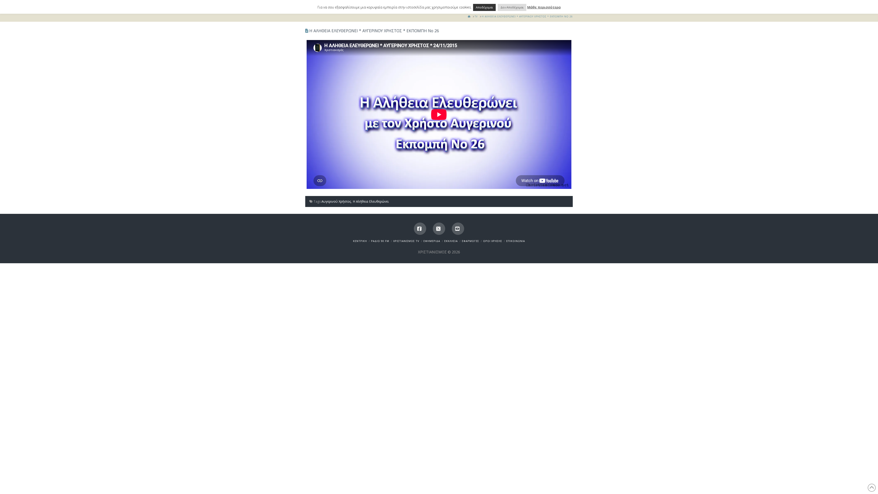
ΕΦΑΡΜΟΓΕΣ (470, 241)
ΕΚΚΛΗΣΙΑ (451, 241)
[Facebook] (420, 229)
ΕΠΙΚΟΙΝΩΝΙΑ (515, 241)
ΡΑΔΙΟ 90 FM (380, 241)
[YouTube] (458, 229)
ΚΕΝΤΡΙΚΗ (360, 241)
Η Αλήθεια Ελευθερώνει (371, 201)
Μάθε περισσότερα (544, 7)
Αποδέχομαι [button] (484, 7)
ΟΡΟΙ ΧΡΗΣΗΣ (492, 241)
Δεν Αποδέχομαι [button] (512, 7)
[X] (439, 229)
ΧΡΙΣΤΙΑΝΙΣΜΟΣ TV (406, 241)
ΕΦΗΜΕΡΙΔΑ (431, 241)
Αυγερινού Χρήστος (336, 201)
